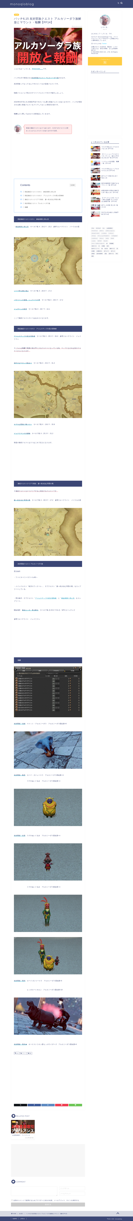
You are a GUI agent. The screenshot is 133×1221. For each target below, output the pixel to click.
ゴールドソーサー (95, 233)
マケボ (112, 238)
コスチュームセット (110, 230)
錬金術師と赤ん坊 (67, 598)
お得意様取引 (110, 228)
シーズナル (104, 233)
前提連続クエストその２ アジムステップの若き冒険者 (44, 195)
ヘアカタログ (114, 235)
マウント (24, 1053)
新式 (108, 246)
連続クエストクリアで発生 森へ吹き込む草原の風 (43, 199)
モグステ (100, 240)
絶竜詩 (93, 253)
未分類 (16, 14)
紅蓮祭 (93, 251)
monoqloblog (22, 4)
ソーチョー (111, 233)
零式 (117, 253)
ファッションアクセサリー (103, 235)
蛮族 (30, 1053)
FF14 (17, 1053)
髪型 (93, 256)
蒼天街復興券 (100, 253)
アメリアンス (94, 230)
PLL (104, 228)
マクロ (107, 238)
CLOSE (73, 185)
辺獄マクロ (111, 253)
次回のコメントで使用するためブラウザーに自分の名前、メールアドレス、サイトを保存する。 (46, 1200)
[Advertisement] (48, 158)
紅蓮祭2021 (99, 251)
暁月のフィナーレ (95, 248)
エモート (101, 230)
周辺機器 (111, 243)
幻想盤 (103, 246)
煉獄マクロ (112, 248)
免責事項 (15, 1218)
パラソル (94, 235)
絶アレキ (113, 251)
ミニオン (94, 240)
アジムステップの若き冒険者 (45, 598)
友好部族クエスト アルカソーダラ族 (37, 203)
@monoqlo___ (37, 69)
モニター (106, 240)
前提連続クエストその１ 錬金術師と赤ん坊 (40, 192)
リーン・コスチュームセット (98, 243)
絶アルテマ (106, 251)
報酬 (26, 207)
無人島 (106, 248)
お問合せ (22, 1218)
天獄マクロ (94, 246)
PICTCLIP (98, 228)
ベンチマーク (94, 238)
